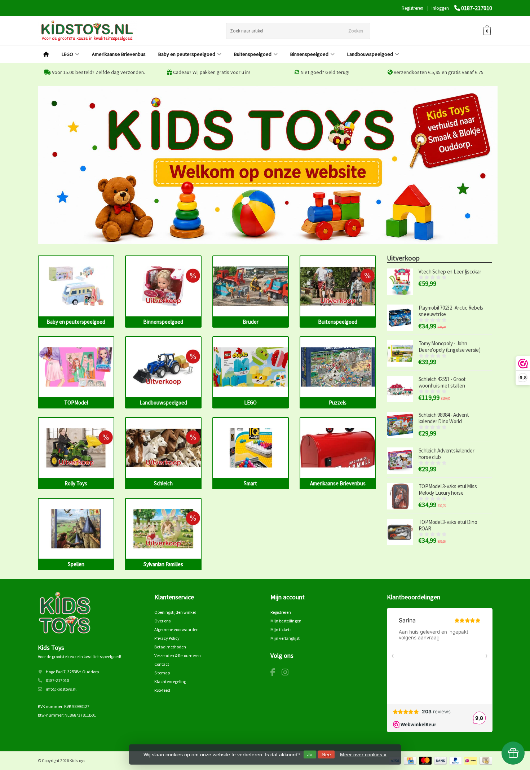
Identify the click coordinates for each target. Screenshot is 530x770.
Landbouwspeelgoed (370, 54)
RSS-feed (162, 690)
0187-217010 (476, 8)
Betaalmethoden (170, 646)
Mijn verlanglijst (285, 638)
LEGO (67, 54)
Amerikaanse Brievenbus (119, 54)
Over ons (162, 621)
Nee (326, 754)
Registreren (412, 8)
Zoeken (355, 31)
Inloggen (440, 8)
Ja (310, 754)
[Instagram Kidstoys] (288, 673)
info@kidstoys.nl (61, 689)
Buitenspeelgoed (252, 54)
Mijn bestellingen (285, 621)
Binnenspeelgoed (309, 54)
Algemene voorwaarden (176, 629)
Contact (161, 664)
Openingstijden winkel (175, 612)
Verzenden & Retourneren (177, 655)
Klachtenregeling (170, 681)
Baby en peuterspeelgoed (186, 54)
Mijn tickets (280, 629)
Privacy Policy (167, 638)
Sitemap (162, 672)
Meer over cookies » (363, 754)
